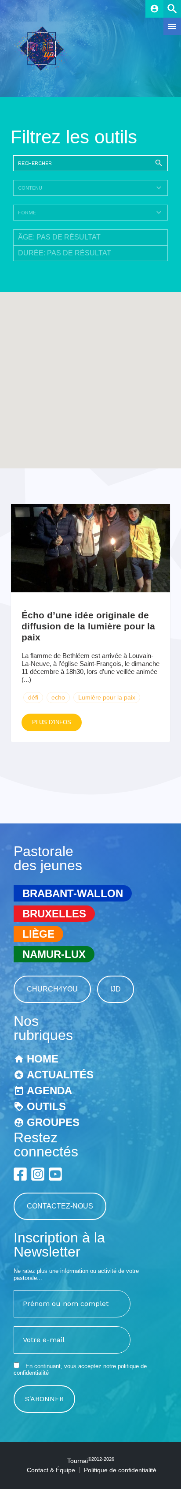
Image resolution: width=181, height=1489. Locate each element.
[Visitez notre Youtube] (55, 1174)
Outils (46, 1106)
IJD (115, 989)
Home (42, 1059)
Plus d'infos (51, 722)
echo (58, 697)
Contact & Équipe (51, 1470)
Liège (38, 934)
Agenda (49, 1090)
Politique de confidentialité (120, 1470)
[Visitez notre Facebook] (20, 1174)
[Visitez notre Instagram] (37, 1174)
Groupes (53, 1122)
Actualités (60, 1075)
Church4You (52, 989)
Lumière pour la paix (106, 697)
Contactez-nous (60, 1206)
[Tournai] (45, 68)
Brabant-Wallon (72, 893)
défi (33, 697)
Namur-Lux (54, 954)
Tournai (90, 1460)
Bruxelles (54, 914)
